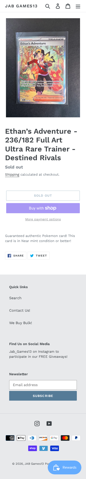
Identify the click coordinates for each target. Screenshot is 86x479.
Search (15, 298)
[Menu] (78, 6)
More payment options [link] (43, 219)
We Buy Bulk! (20, 323)
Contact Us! (19, 310)
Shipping (12, 174)
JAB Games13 (21, 5)
